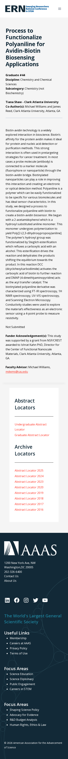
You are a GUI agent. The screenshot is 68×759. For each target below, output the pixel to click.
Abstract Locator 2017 (29, 504)
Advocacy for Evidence (24, 715)
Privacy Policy (18, 648)
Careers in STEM (21, 689)
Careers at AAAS (20, 643)
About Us (10, 581)
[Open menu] (59, 8)
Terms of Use (19, 653)
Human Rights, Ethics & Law (28, 725)
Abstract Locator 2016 (29, 510)
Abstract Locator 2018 (29, 498)
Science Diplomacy (22, 679)
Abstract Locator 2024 (29, 476)
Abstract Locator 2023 (29, 482)
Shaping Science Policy (24, 710)
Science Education (21, 674)
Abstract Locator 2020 (29, 487)
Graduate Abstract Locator (32, 435)
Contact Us (11, 576)
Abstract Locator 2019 (29, 493)
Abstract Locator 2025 (29, 470)
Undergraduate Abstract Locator (31, 426)
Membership (18, 638)
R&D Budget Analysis (23, 720)
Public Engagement (22, 684)
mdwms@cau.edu (17, 372)
